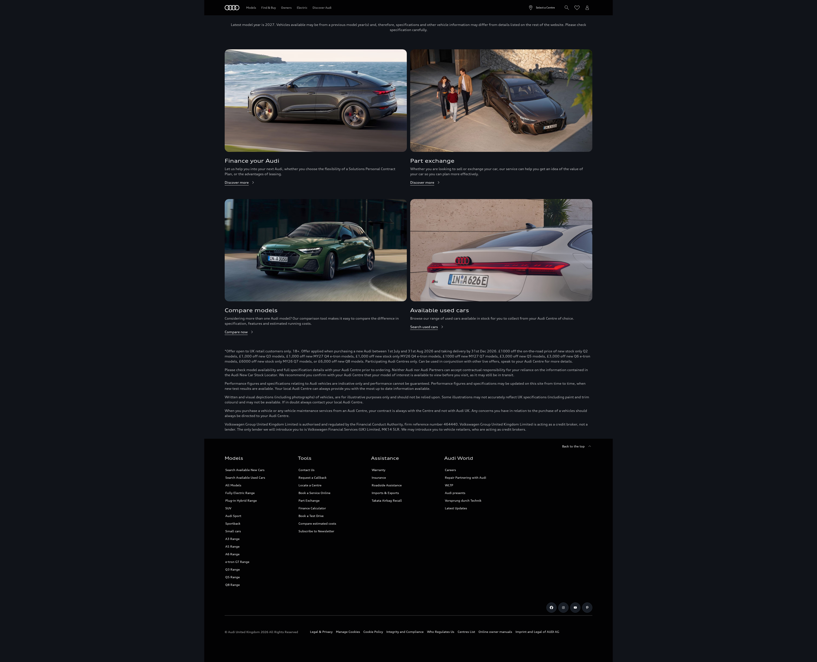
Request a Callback (313, 477)
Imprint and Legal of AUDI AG (537, 632)
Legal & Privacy (321, 632)
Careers (450, 470)
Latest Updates (456, 508)
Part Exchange (309, 500)
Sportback (232, 523)
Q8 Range (232, 585)
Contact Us (306, 470)
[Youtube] (575, 607)
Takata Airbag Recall (387, 500)
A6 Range (232, 554)
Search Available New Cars (244, 470)
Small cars (233, 531)
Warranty (378, 470)
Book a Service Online (314, 493)
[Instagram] (563, 607)
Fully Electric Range (240, 493)
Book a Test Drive (311, 516)
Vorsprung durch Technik (463, 500)
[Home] (232, 7)
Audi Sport (233, 516)
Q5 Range (232, 577)
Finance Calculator (312, 508)
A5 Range (232, 546)
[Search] (567, 8)
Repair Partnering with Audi (465, 477)
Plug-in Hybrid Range (241, 500)
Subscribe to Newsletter (316, 531)
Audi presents (455, 493)
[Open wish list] (577, 8)
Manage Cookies (348, 632)
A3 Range (232, 539)
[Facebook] (551, 607)
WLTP (449, 485)
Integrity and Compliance (405, 632)
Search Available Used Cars (245, 477)
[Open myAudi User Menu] (587, 8)
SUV (228, 508)
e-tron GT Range (237, 562)
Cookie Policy (373, 632)
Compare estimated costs (317, 523)
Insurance (379, 477)
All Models (233, 485)
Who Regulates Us (440, 632)
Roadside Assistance (387, 485)
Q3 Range (232, 569)
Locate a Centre (310, 485)
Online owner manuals (495, 632)
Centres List (466, 632)
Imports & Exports (385, 493)
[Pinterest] (587, 607)
